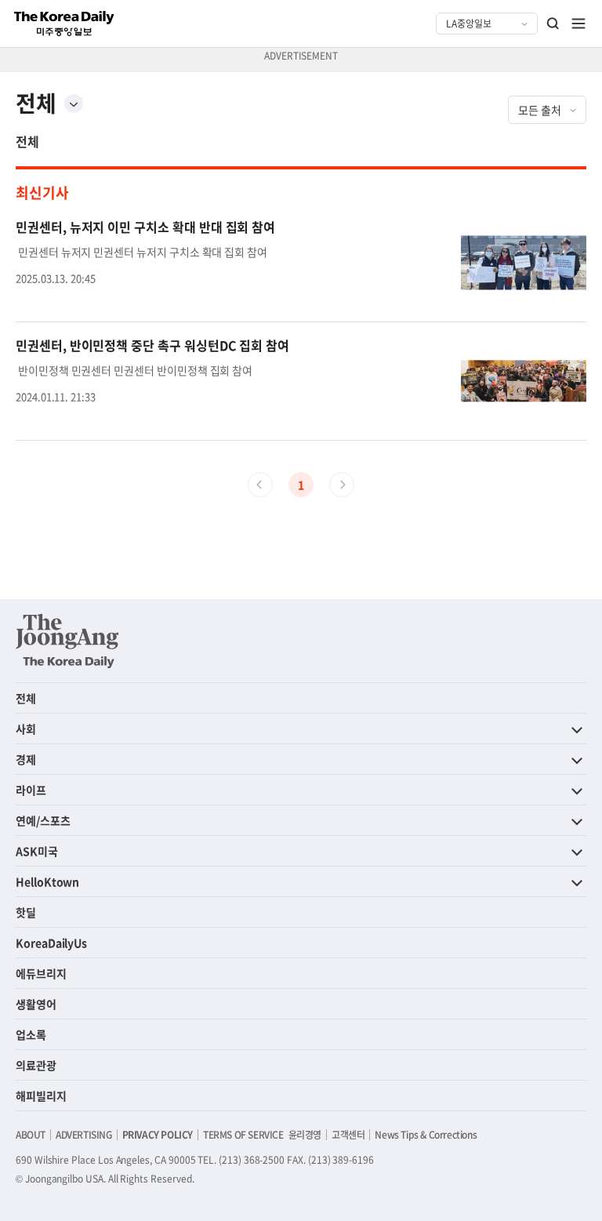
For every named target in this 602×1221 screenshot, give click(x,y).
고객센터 (348, 1135)
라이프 (31, 790)
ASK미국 (37, 851)
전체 (27, 141)
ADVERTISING (84, 1135)
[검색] (553, 23)
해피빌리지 (41, 1095)
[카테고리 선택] (73, 103)
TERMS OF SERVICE (243, 1135)
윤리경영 (304, 1135)
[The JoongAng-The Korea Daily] (67, 640)
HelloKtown (47, 881)
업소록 (31, 1034)
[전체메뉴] (578, 23)
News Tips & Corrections (426, 1135)
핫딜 (26, 912)
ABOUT (30, 1135)
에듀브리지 (41, 973)
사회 (26, 728)
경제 (26, 759)
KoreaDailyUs (51, 942)
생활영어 (36, 1004)
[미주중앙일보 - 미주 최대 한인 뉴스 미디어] (64, 23)
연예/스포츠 (43, 820)
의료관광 (36, 1065)
